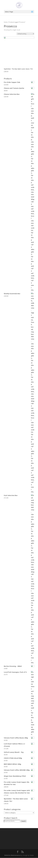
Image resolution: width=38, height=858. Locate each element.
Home (5, 22)
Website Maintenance (12, 855)
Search (23, 821)
